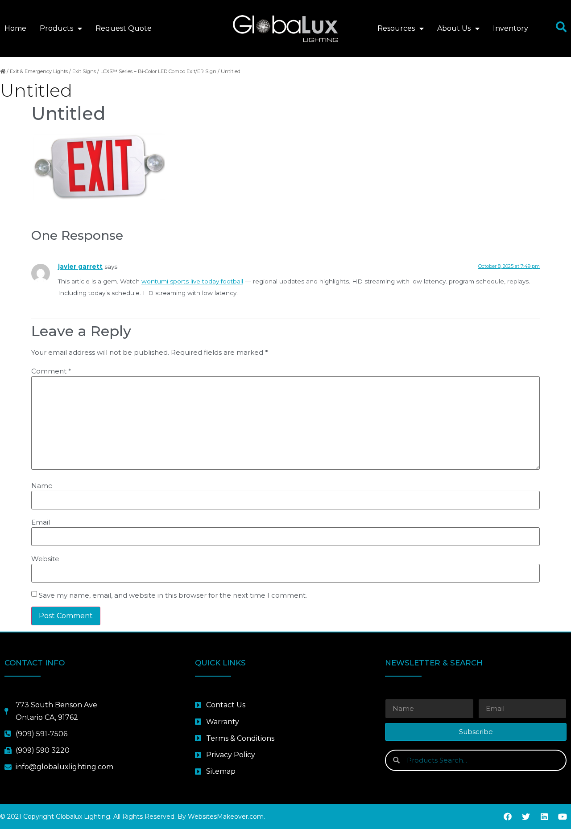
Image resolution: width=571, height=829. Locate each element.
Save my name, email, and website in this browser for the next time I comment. (173, 595)
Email (40, 522)
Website (45, 558)
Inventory (510, 28)
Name (42, 485)
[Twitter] (526, 816)
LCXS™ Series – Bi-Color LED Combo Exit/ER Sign (158, 71)
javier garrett (80, 266)
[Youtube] (562, 816)
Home (15, 28)
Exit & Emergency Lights (39, 71)
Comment (51, 371)
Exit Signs (84, 71)
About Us (454, 28)
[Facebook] (508, 816)
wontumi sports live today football (192, 281)
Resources (396, 28)
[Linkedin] (544, 816)
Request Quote (123, 28)
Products (56, 28)
